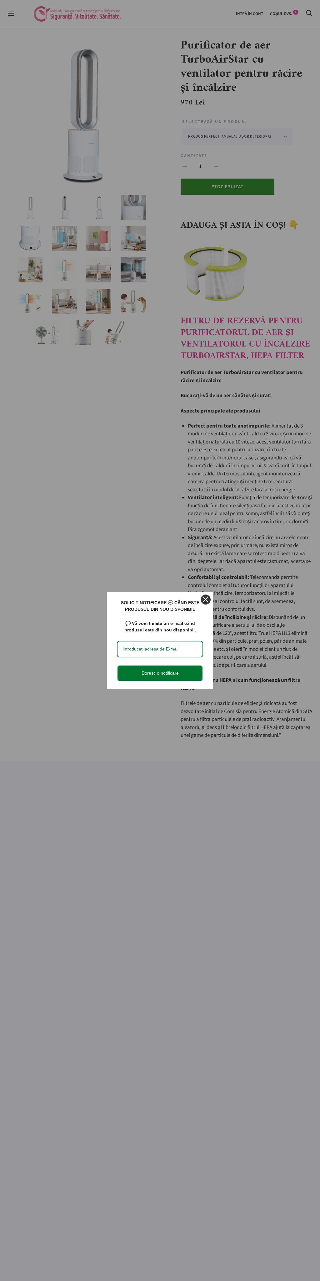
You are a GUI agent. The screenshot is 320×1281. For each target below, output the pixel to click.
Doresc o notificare (160, 673)
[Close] (205, 599)
